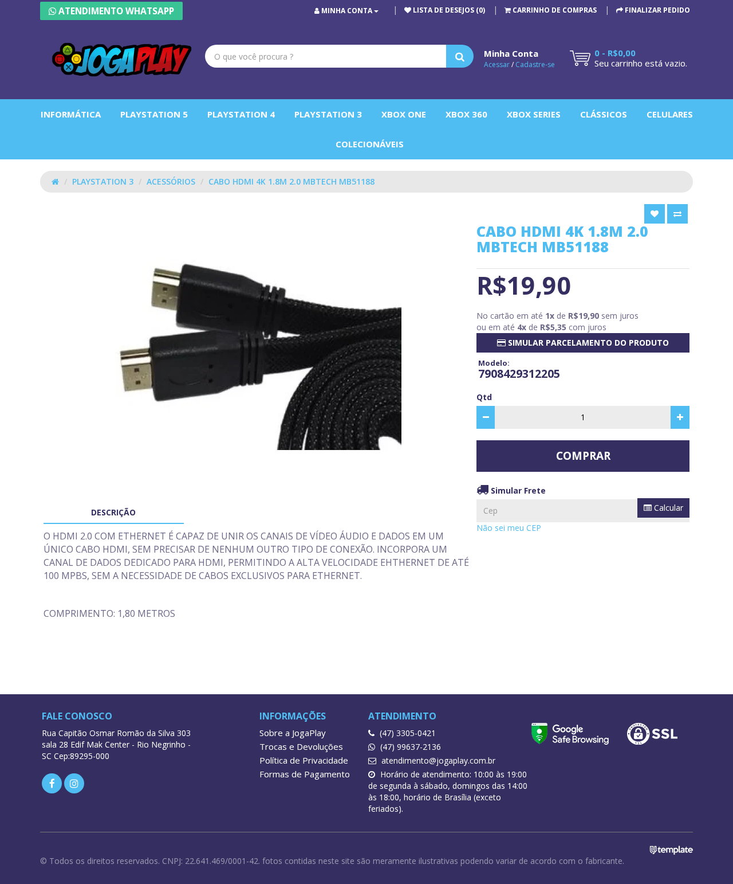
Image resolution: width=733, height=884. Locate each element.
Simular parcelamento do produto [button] (587, 342)
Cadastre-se (535, 64)
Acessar (497, 64)
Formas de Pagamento (304, 774)
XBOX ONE (403, 114)
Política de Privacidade (303, 760)
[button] (551, 10)
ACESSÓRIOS (171, 181)
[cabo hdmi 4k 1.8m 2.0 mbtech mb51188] (258, 347)
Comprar (583, 455)
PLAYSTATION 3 (328, 114)
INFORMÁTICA (71, 114)
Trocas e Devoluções (301, 746)
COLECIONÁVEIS (370, 144)
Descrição (113, 512)
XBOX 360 (466, 114)
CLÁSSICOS (603, 114)
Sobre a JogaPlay (292, 732)
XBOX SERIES (534, 114)
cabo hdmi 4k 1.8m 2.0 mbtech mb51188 (291, 181)
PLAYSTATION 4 (241, 114)
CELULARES (670, 114)
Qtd (484, 397)
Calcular (667, 507)
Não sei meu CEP (508, 527)
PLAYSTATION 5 (154, 114)
